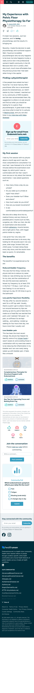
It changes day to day (18, 499)
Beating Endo (9, 113)
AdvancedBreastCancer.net (12, 573)
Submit (17, 504)
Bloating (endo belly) (18, 495)
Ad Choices (5, 614)
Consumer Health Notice (9, 609)
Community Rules (18, 611)
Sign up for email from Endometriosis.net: (17, 133)
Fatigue (14, 492)
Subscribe (29, 2)
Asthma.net (6, 585)
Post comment (17, 459)
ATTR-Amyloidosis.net (10, 590)
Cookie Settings (7, 611)
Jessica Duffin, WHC (14, 24)
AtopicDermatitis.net (9, 587)
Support (16, 428)
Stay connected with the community (17, 519)
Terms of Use (18, 529)
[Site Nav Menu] (7, 2)
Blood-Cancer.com (9, 599)
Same (20, 435)
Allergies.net (6, 579)
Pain (12, 489)
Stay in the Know (17, 685)
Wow (12, 435)
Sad (24, 428)
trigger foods (22, 338)
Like (8, 428)
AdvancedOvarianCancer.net (12, 576)
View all (6, 602)
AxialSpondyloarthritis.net (11, 593)
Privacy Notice (17, 144)
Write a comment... (10, 454)
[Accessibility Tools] (19, 2)
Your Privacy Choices (25, 609)
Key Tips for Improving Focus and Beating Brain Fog (16, 400)
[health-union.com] (10, 548)
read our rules (17, 447)
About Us (5, 607)
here (8, 422)
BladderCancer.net (9, 596)
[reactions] (17, 31)
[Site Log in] (23, 2)
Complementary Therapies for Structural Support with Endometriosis (15, 374)
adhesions (13, 227)
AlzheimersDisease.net (10, 582)
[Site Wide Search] (11, 2)
